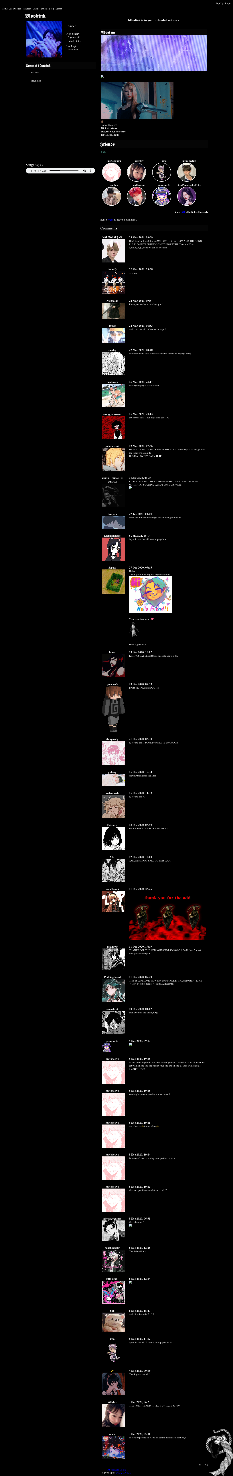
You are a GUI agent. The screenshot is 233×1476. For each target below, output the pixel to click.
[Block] (69, 80)
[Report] (69, 72)
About (110, 1469)
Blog (51, 8)
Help (116, 1469)
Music (44, 8)
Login (228, 3)
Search (59, 8)
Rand (27, 8)
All (15, 8)
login (110, 219)
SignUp (219, 3)
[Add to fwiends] (39, 80)
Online (36, 8)
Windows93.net (123, 1473)
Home (5, 8)
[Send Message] (39, 72)
